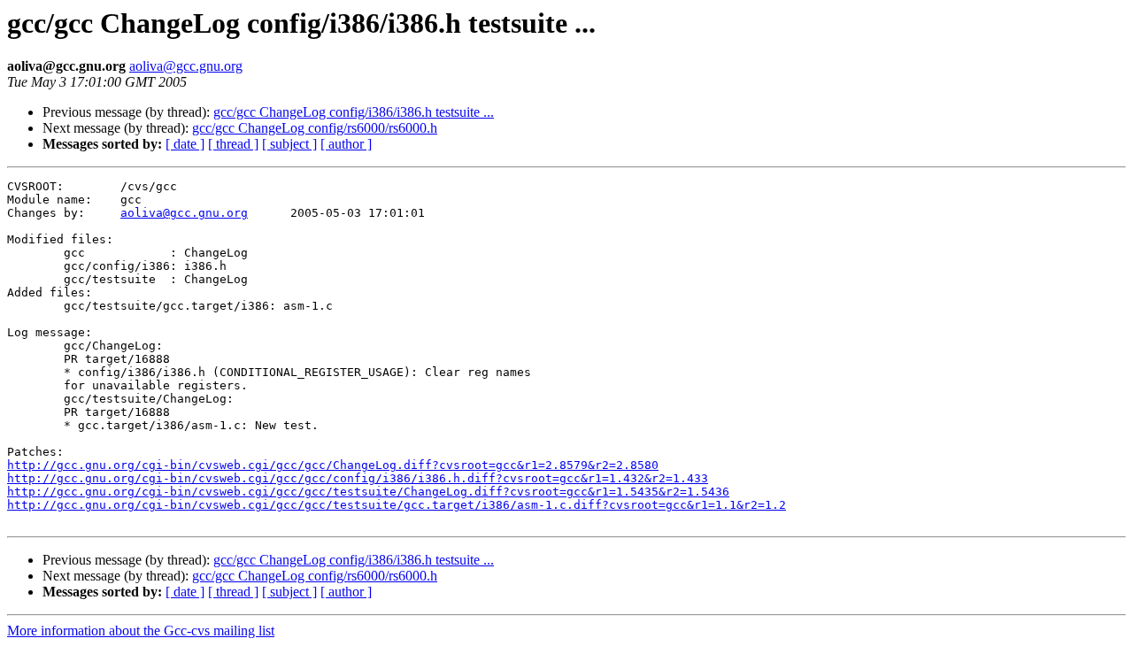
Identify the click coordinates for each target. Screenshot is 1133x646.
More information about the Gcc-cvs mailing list (140, 630)
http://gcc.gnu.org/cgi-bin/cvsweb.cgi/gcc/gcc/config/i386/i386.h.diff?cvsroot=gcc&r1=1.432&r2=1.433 (357, 478)
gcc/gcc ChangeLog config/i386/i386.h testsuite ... (353, 111)
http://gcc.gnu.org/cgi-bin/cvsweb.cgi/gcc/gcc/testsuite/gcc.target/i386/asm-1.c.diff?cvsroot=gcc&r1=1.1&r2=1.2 (396, 504)
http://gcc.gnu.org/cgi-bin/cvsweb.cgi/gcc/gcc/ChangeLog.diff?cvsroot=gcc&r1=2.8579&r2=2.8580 (333, 465)
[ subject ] (289, 143)
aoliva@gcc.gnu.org (186, 65)
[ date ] (185, 143)
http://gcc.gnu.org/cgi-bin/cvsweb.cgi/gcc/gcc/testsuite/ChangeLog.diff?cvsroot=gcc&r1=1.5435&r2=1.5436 (368, 491)
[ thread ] (233, 143)
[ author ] (346, 143)
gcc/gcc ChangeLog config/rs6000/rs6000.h (314, 127)
